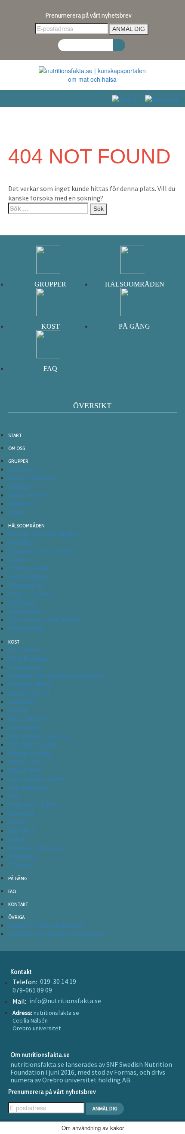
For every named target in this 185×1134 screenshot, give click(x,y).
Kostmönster (25, 649)
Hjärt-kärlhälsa (28, 576)
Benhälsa (21, 542)
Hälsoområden (26, 525)
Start (15, 435)
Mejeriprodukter (29, 753)
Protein (18, 821)
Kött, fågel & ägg (30, 744)
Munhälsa (21, 602)
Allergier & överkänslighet (42, 533)
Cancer (18, 559)
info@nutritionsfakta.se (65, 1000)
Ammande (22, 469)
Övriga (16, 917)
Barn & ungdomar (32, 477)
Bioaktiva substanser (36, 847)
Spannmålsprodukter (36, 778)
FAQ (12, 891)
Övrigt (16, 839)
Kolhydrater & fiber (33, 804)
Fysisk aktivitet (28, 568)
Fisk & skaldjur (28, 718)
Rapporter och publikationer (46, 925)
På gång (17, 878)
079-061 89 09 (32, 990)
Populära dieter (29, 684)
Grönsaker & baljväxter (39, 735)
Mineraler (21, 813)
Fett (13, 796)
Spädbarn (21, 503)
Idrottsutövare (27, 494)
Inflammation (25, 585)
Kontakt (18, 904)
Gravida (19, 486)
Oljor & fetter (25, 770)
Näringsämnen (28, 787)
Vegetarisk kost (28, 692)
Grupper (18, 461)
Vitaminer (21, 830)
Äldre (15, 512)
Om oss (16, 448)
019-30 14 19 (58, 981)
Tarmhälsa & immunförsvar (45, 619)
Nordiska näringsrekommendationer (57, 675)
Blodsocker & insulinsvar (41, 550)
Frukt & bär (23, 727)
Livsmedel (22, 701)
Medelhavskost (28, 658)
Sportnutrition (26, 611)
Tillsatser (20, 864)
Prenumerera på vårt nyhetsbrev (89, 15)
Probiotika (21, 856)
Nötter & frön (25, 761)
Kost (14, 641)
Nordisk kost (25, 667)
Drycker (18, 710)
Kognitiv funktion (30, 593)
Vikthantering (26, 628)
